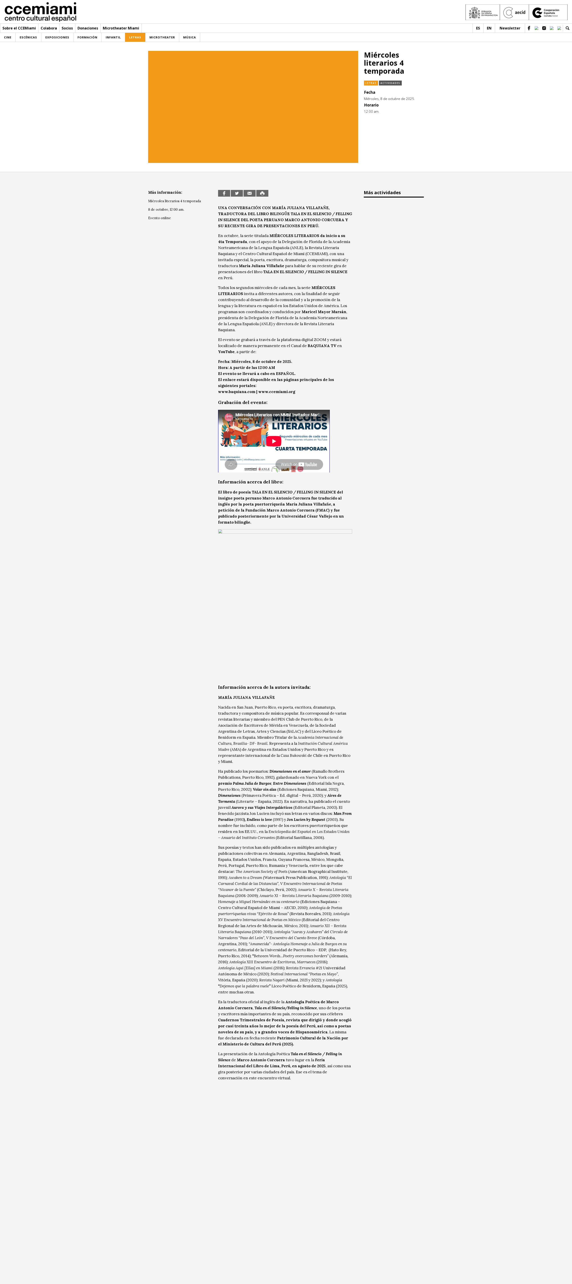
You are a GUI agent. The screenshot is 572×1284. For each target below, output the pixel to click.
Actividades (390, 83)
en (489, 28)
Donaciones (88, 28)
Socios (67, 28)
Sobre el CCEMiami (19, 28)
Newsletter (510, 28)
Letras (371, 83)
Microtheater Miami (121, 28)
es (478, 28)
